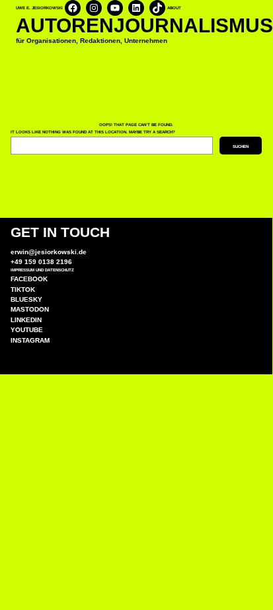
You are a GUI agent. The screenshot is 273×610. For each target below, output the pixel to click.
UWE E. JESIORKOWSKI (39, 7)
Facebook (29, 279)
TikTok (23, 289)
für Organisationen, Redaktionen (68, 40)
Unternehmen (144, 40)
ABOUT (174, 7)
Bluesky (26, 299)
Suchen (241, 146)
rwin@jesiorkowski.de (51, 251)
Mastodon (30, 309)
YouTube (27, 329)
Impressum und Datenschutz (42, 269)
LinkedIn (26, 319)
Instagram (30, 340)
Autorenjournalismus (144, 25)
